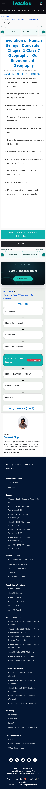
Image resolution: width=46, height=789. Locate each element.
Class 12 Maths (14, 606)
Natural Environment (14, 323)
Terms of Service (16, 771)
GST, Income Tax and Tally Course (21, 560)
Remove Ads (23, 244)
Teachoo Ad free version (17, 564)
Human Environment (14, 346)
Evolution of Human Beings (22, 360)
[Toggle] (4, 3)
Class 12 (6, 10)
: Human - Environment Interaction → (23, 234)
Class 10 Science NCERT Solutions (22, 703)
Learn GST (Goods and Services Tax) (22, 727)
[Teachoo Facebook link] (11, 760)
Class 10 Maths (14, 589)
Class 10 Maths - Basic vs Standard (21, 744)
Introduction (10, 311)
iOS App (11, 487)
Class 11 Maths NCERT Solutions (21, 656)
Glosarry (9, 397)
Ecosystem (10, 335)
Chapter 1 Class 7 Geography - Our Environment (21, 20)
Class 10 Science (15, 593)
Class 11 (16, 10)
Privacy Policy (30, 771)
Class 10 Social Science (17, 602)
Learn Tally (12, 723)
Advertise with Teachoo (29, 773)
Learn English (13, 715)
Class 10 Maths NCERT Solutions (21, 652)
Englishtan (12, 739)
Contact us (27, 768)
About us (18, 768)
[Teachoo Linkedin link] (35, 760)
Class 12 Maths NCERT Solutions (21, 661)
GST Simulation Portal (16, 577)
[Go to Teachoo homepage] (22, 3)
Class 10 (26, 10)
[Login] (40, 3)
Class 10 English (14, 597)
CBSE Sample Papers (16, 748)
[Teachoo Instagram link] (17, 760)
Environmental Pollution (15, 386)
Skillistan (11, 572)
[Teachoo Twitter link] (23, 760)
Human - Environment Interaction (19, 374)
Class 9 (35, 10)
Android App (13, 483)
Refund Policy (12, 773)
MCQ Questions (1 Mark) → (23, 408)
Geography (5, 16)
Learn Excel (12, 719)
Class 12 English (14, 610)
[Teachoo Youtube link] (29, 760)
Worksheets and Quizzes (17, 568)
